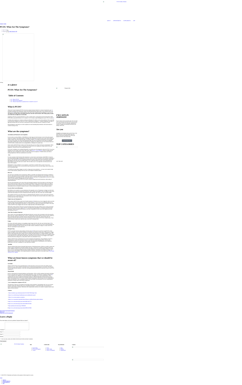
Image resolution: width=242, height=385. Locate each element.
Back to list (2, 311)
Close (1, 377)
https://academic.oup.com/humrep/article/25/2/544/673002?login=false (23, 292)
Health (5, 23)
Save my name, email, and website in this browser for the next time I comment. (17, 338)
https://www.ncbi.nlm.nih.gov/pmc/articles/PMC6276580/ (20, 307)
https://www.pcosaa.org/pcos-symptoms (17, 297)
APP (134, 20)
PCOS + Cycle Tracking (37, 150)
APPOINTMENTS (117, 20)
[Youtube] (5, 363)
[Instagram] (2, 363)
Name (1, 331)
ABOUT (109, 20)
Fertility (1, 23)
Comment (2, 329)
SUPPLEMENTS (127, 20)
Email (1, 334)
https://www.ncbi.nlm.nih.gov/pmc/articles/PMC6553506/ (20, 303)
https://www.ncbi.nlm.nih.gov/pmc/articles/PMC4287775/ (20, 301)
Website (1, 336)
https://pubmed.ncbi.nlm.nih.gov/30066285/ (17, 305)
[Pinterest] (9, 363)
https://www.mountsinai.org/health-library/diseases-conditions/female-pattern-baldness (26, 299)
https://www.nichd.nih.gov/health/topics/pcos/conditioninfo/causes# (22, 295)
